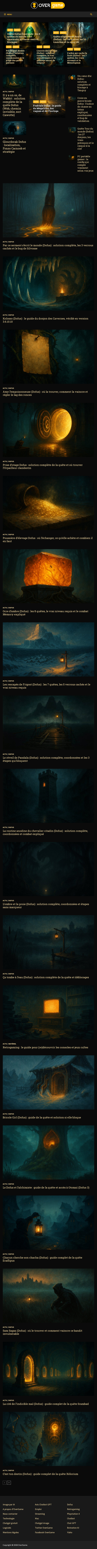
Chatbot (71, 1518)
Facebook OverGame (45, 1532)
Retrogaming (73, 1509)
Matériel (12, 1044)
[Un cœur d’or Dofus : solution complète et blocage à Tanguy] (72, 76)
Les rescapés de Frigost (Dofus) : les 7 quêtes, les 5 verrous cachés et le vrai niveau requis (46, 686)
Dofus (17, 30)
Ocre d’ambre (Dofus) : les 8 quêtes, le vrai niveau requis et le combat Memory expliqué (45, 612)
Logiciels (7, 1527)
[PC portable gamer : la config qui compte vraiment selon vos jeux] (72, 156)
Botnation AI (73, 1527)
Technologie (8, 1518)
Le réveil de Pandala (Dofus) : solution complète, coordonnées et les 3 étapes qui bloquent (46, 759)
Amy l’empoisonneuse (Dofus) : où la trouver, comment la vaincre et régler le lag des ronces (45, 393)
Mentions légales (11, 1532)
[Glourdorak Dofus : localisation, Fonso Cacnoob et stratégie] (14, 128)
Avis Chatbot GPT (43, 1504)
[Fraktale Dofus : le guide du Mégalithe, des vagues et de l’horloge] (47, 107)
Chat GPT (71, 1523)
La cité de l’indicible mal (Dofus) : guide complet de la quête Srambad (46, 1404)
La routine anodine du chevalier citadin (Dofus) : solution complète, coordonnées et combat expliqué (45, 832)
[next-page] (9, 1483)
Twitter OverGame (44, 1527)
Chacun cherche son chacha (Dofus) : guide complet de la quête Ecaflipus (42, 1259)
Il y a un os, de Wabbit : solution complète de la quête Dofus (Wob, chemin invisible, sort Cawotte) (14, 105)
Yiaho (69, 1532)
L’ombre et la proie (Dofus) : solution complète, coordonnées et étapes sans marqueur (46, 905)
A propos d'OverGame (13, 1509)
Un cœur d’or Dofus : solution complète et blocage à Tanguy (84, 83)
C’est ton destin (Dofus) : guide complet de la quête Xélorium (40, 1474)
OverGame (22, 1545)
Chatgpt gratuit (10, 1523)
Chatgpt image (42, 1523)
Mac (37, 1518)
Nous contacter (10, 1513)
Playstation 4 (73, 1513)
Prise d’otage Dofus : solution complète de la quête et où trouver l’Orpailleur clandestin (43, 466)
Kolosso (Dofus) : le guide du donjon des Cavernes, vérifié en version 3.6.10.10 (45, 320)
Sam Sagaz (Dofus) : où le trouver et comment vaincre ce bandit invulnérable (42, 1332)
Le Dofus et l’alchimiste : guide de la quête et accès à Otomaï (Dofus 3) (46, 1187)
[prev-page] (5, 1483)
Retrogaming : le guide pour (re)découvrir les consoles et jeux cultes (45, 1047)
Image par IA (9, 1504)
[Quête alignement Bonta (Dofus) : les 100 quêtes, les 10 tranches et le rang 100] (71, 37)
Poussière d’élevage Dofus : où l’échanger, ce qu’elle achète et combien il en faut (48, 539)
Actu (10, 30)
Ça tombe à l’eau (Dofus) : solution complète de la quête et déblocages (46, 977)
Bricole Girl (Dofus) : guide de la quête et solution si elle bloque (42, 1117)
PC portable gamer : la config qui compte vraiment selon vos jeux (85, 163)
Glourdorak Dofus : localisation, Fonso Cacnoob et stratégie (14, 146)
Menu (9, 14)
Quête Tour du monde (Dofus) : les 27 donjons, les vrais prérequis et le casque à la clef (85, 138)
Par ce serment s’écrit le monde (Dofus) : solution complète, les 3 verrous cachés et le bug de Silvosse (48, 246)
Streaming (40, 1513)
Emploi (38, 1509)
